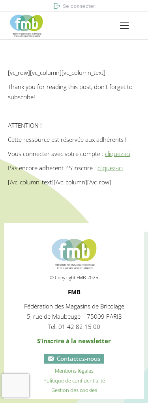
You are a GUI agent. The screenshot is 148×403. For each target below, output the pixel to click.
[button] (11, 6)
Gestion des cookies (74, 390)
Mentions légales (74, 370)
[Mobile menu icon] (124, 25)
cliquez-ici (117, 154)
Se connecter (79, 6)
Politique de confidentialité (74, 380)
